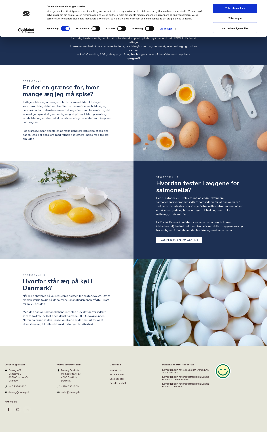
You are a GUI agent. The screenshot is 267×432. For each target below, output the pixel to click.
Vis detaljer (166, 28)
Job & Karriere (117, 374)
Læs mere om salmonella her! (179, 240)
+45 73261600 (17, 386)
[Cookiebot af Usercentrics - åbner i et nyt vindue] (26, 30)
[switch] (95, 28)
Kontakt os (116, 370)
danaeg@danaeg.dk (19, 392)
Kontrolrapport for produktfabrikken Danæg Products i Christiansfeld (185, 378)
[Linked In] (27, 409)
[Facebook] (8, 409)
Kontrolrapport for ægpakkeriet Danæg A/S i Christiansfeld (186, 371)
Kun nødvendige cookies (235, 28)
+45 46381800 (70, 386)
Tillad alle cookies (235, 8)
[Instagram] (18, 409)
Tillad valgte (235, 18)
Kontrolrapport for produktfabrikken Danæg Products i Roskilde (185, 385)
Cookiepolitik (117, 379)
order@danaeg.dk (70, 392)
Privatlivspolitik (118, 383)
